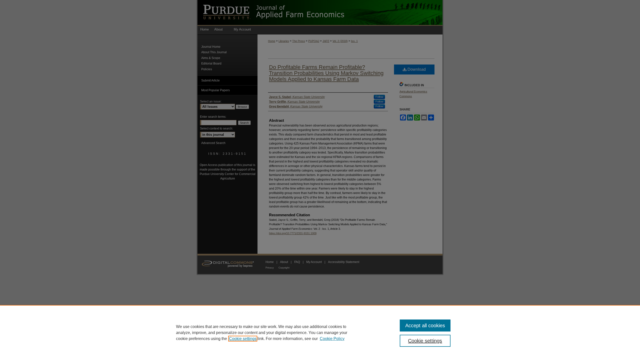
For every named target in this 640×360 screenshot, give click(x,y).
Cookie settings (242, 338)
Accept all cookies (425, 325)
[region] (320, 332)
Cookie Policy (332, 338)
